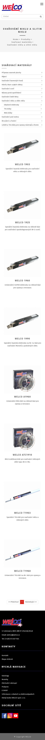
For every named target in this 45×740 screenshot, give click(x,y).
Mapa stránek (7, 659)
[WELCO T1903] (22, 495)
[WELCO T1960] (22, 553)
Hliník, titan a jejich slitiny (12, 85)
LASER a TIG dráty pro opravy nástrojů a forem (20, 125)
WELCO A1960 (22, 396)
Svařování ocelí (8, 89)
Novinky (5, 679)
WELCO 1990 (22, 338)
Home (16, 39)
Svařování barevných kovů (12, 81)
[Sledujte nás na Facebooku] (4, 715)
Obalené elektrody (11, 105)
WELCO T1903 (22, 512)
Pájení (4, 77)
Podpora (5, 687)
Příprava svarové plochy (11, 73)
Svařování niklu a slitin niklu (22, 30)
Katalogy (5, 676)
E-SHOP (5, 690)
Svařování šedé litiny (10, 97)
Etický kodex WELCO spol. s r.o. (13, 698)
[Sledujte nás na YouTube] (15, 715)
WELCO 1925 (22, 222)
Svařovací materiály (22, 42)
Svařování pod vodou (10, 117)
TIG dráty (7, 109)
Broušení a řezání (9, 121)
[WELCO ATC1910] (22, 437)
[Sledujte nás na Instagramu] (10, 715)
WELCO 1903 (22, 164)
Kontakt (5, 655)
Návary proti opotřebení (11, 93)
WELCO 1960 (22, 280)
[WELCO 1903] (22, 147)
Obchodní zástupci (9, 683)
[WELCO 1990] (22, 321)
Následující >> (31, 602)
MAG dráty (8, 113)
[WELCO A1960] (22, 379)
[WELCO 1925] (22, 205)
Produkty (25, 39)
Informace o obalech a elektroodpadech (18, 694)
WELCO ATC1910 (22, 454)
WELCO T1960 (22, 571)
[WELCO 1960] (22, 263)
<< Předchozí (13, 602)
